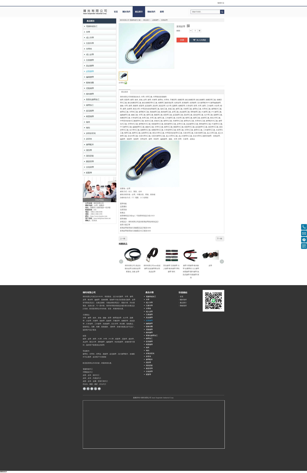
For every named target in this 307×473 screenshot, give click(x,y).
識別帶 (89, 150)
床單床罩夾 (91, 133)
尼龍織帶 (90, 88)
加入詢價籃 (201, 40)
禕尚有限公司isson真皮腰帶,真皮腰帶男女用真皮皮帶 (152, 268)
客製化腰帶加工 (93, 99)
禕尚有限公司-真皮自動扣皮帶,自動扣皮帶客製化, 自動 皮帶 (133, 268)
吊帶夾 (89, 49)
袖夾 (88, 122)
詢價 (182, 40)
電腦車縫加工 (92, 26)
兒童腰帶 (90, 60)
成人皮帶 (90, 54)
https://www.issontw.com (98, 216)
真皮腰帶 (90, 66)
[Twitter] (95, 388)
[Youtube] (99, 388)
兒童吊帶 (90, 43)
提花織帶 (90, 111)
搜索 (222, 12)
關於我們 (126, 12)
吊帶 (88, 32)
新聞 (162, 12)
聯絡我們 (151, 12)
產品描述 (124, 92)
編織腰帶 (90, 77)
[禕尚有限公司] (95, 12)
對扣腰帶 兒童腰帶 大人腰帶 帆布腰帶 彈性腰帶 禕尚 (171, 268)
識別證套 (90, 156)
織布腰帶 (90, 94)
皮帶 (210, 265)
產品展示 (139, 12)
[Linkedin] (91, 388)
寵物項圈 (90, 83)
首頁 (116, 12)
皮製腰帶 (90, 71)
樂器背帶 (90, 161)
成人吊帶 (90, 38)
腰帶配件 (90, 145)
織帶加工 (90, 105)
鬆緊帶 (89, 173)
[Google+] (88, 388)
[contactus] (99, 189)
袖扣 (88, 128)
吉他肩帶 (90, 167)
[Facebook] (84, 388)
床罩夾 (89, 139)
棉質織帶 (90, 116)
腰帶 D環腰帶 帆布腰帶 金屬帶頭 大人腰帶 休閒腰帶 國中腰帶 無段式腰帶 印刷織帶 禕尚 (191, 272)
